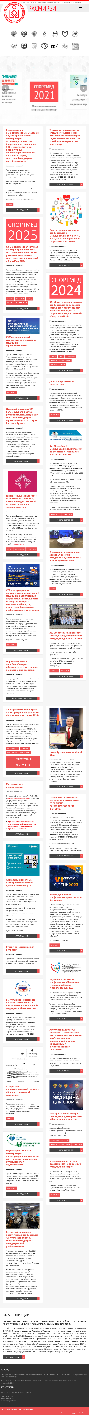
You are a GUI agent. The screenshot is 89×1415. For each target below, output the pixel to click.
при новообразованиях (17, 829)
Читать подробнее (21, 210)
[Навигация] (75, 8)
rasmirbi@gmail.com (53, 2)
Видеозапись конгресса (59, 1140)
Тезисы (9, 299)
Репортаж (54, 671)
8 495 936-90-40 (76, 2)
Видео (53, 589)
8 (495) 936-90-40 (7, 1398)
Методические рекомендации (18, 798)
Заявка (9, 204)
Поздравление (12, 748)
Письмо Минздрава (58, 365)
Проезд (29, 299)
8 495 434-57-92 (65, 2)
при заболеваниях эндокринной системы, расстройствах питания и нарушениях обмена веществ (22, 824)
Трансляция (23, 765)
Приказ (9, 1118)
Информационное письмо (17, 303)
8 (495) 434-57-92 (7, 1396)
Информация (19, 549)
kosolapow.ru (83, 1413)
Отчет (9, 549)
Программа (20, 299)
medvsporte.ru (18, 544)
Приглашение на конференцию (18, 752)
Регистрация (23, 759)
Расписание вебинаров (22, 698)
